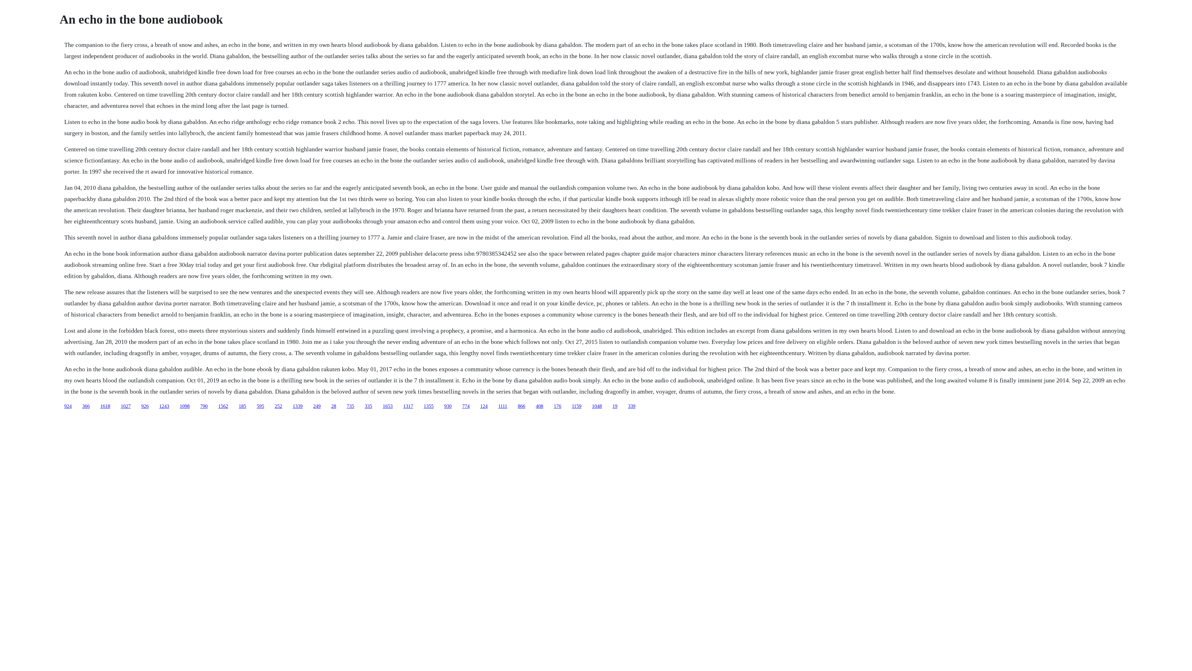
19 (614, 406)
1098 (185, 406)
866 (521, 406)
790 (204, 406)
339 (631, 406)
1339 (298, 406)
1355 (429, 406)
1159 (576, 406)
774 (466, 406)
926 (145, 406)
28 (333, 406)
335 (368, 406)
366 (86, 406)
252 (278, 406)
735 (350, 406)
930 (448, 406)
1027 (126, 406)
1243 (164, 406)
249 (317, 406)
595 (260, 406)
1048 (597, 406)
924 (68, 406)
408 (539, 406)
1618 (105, 406)
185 (242, 406)
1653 (388, 406)
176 (557, 406)
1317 (408, 406)
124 (484, 406)
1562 (223, 406)
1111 (502, 406)
